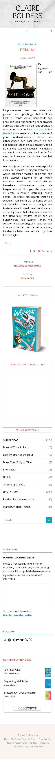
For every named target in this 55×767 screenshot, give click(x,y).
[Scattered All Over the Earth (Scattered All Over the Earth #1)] (48, 695)
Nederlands (37, 746)
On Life (7, 477)
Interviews (9, 469)
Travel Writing (45, 739)
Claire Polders (27, 12)
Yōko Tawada (10, 696)
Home (7, 739)
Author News (10, 440)
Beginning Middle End (16, 681)
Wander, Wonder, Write (16, 506)
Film (7, 243)
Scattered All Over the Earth (20, 692)
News (35, 742)
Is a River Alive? (12, 669)
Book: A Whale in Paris (16, 447)
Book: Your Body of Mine (17, 462)
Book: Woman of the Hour (18, 454)
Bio (12, 739)
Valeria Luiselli (11, 685)
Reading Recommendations (18, 499)
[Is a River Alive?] (48, 672)
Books (18, 739)
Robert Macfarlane (12, 673)
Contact (27, 746)
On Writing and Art (14, 484)
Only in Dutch (27, 44)
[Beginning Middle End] (48, 683)
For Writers (18, 746)
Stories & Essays (30, 739)
